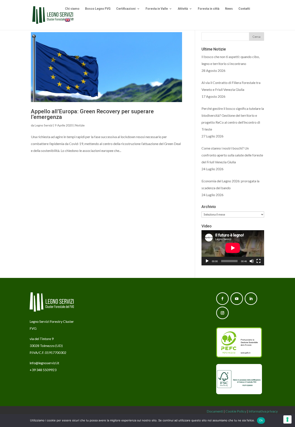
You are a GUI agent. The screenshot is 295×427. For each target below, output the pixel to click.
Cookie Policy (235, 411)
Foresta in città (208, 8)
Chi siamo (72, 8)
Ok (261, 420)
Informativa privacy (263, 411)
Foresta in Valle (157, 8)
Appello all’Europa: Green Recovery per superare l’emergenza (92, 114)
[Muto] (251, 261)
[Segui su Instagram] (222, 313)
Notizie (80, 125)
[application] (232, 247)
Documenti (215, 411)
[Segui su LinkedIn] (251, 298)
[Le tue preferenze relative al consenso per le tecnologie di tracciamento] (287, 419)
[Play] (207, 261)
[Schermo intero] (258, 261)
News (229, 8)
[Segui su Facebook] (222, 298)
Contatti (244, 8)
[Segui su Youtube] (236, 298)
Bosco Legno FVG (98, 8)
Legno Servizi (43, 125)
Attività (183, 8)
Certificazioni (126, 8)
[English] (70, 23)
